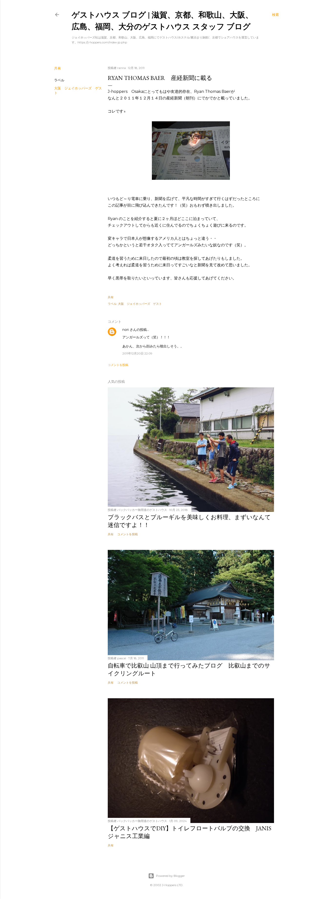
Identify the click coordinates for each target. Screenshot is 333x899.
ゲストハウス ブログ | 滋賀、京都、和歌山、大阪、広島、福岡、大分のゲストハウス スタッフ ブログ (162, 20)
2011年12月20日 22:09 (137, 353)
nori (125, 329)
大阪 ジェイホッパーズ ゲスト (140, 304)
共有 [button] (57, 68)
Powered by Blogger (170, 876)
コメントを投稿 (118, 365)
